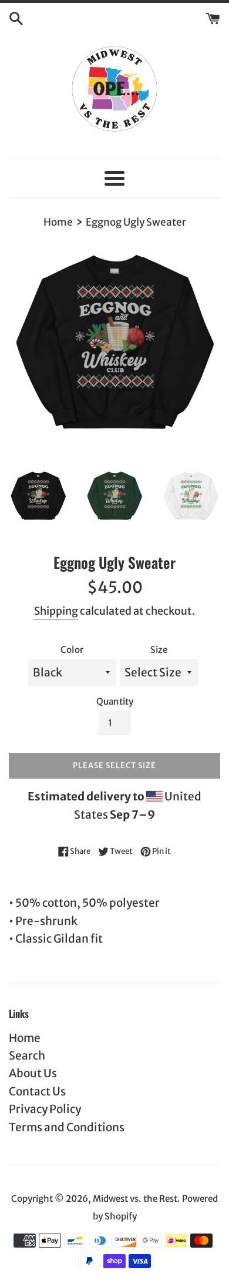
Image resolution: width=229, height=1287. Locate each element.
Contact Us (37, 1091)
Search (27, 1055)
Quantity (114, 701)
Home (25, 1038)
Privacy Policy (45, 1109)
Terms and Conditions (66, 1127)
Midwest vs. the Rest (135, 1198)
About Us (33, 1073)
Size (158, 649)
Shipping (56, 611)
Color (71, 649)
